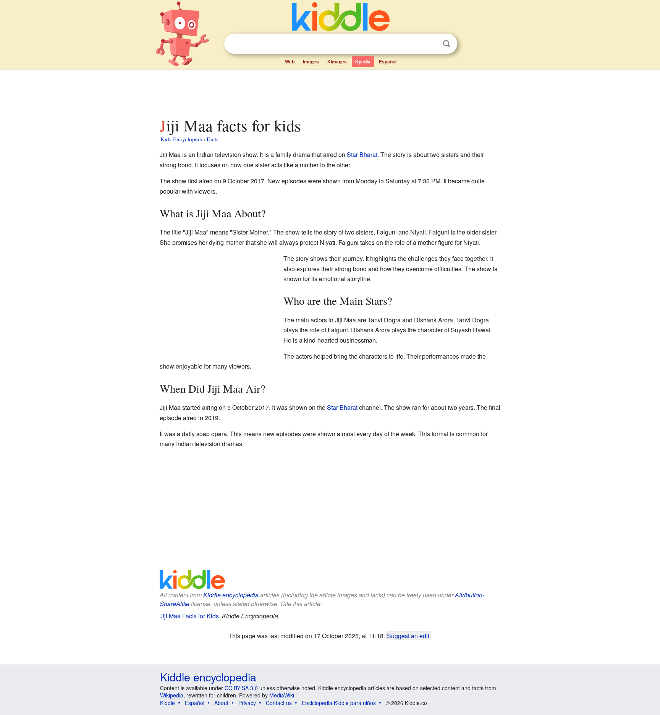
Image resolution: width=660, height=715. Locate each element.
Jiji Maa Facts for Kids (189, 615)
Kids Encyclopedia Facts (189, 139)
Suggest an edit (408, 635)
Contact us (279, 703)
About (221, 703)
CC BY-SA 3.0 (241, 688)
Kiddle (167, 703)
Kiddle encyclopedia (231, 594)
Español (387, 61)
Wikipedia (171, 695)
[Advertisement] (330, 91)
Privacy (247, 703)
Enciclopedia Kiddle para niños (339, 703)
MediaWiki (281, 695)
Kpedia (362, 61)
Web (289, 61)
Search (446, 43)
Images (311, 61)
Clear (430, 43)
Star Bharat (362, 154)
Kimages (337, 61)
